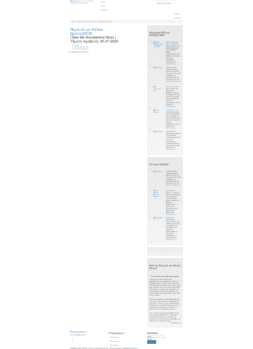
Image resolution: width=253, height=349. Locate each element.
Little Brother (170, 131)
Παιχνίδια (104, 10)
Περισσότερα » (171, 64)
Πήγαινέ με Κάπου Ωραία (87, 22)
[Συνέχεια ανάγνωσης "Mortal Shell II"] (158, 219)
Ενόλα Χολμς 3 (171, 110)
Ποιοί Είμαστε (115, 337)
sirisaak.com (134, 348)
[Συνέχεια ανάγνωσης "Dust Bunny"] (158, 67)
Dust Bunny (169, 67)
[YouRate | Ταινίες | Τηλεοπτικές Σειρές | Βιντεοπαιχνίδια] (83, 2)
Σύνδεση (177, 14)
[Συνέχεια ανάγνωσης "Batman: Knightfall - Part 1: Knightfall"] (158, 44)
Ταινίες (103, 2)
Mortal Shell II (170, 218)
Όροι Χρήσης (114, 345)
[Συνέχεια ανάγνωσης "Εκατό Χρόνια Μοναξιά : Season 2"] (158, 193)
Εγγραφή (178, 18)
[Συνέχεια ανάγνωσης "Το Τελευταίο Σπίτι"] (158, 89)
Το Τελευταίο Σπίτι (172, 87)
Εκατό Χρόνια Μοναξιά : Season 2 (172, 191)
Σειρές (103, 6)
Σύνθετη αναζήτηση (163, 4)
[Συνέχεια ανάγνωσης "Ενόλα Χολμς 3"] (158, 111)
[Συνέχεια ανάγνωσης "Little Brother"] (158, 131)
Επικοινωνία (114, 341)
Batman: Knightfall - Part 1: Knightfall (172, 43)
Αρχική (74, 22)
